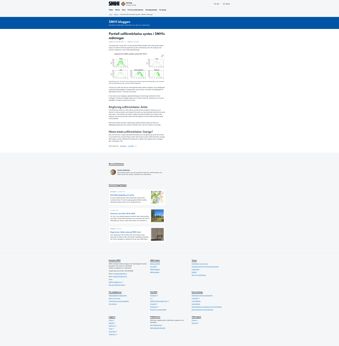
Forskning (162, 10)
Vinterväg (121, 331)
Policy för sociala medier (158, 310)
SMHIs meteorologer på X (168, 301)
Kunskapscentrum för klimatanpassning (205, 267)
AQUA (120, 320)
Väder (111, 10)
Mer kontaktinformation (117, 285)
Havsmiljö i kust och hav (200, 264)
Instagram (163, 307)
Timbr (120, 329)
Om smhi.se (113, 304)
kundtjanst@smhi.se (120, 274)
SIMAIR (194, 272)
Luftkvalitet (195, 269)
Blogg (116, 14)
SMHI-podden (154, 272)
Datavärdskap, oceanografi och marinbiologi (207, 307)
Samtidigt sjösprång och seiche (122, 195)
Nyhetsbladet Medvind (157, 328)
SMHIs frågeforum (124, 282)
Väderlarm (122, 334)
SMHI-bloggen (155, 269)
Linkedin (162, 304)
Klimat (117, 10)
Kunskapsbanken (151, 10)
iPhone (203, 320)
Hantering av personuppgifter (119, 301)
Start (110, 14)
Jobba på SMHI (155, 264)
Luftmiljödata (196, 301)
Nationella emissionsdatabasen (202, 296)
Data (124, 10)
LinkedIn (131, 146)
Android (204, 323)
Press (110, 279)
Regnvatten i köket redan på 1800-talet (125, 232)
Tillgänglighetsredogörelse (118, 296)
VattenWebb (196, 304)
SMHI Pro (121, 326)
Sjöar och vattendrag (199, 275)
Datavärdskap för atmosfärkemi (202, 310)
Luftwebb (204, 298)
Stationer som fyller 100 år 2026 (122, 214)
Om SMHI (153, 267)
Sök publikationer (156, 325)
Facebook (123, 146)
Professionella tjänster (135, 10)
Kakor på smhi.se (114, 298)
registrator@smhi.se (120, 276)
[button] (216, 4)
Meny (228, 4)
